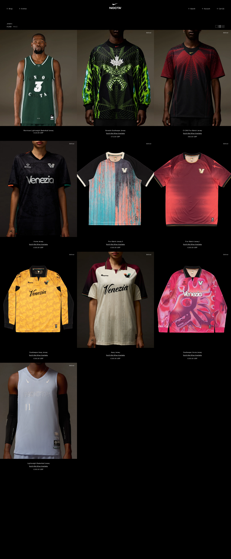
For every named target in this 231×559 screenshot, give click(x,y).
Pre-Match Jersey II (115, 241)
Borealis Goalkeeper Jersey (115, 130)
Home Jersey (38, 241)
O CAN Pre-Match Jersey (192, 130)
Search (192, 9)
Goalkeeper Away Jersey (38, 352)
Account (207, 9)
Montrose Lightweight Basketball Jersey (38, 130)
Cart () (221, 9)
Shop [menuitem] (11, 9)
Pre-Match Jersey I (192, 241)
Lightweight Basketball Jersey (38, 463)
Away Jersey (115, 352)
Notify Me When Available (115, 133)
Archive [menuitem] (24, 9)
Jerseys (9, 24)
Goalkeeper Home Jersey (192, 352)
